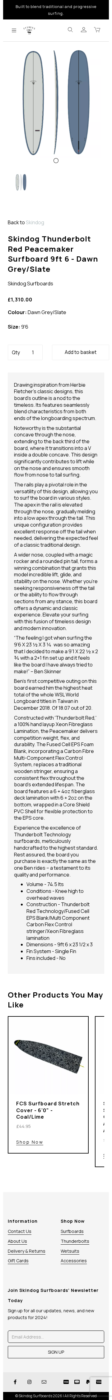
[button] (18, 137)
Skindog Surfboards (30, 283)
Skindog (35, 222)
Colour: (17, 312)
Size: (14, 327)
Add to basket (80, 352)
